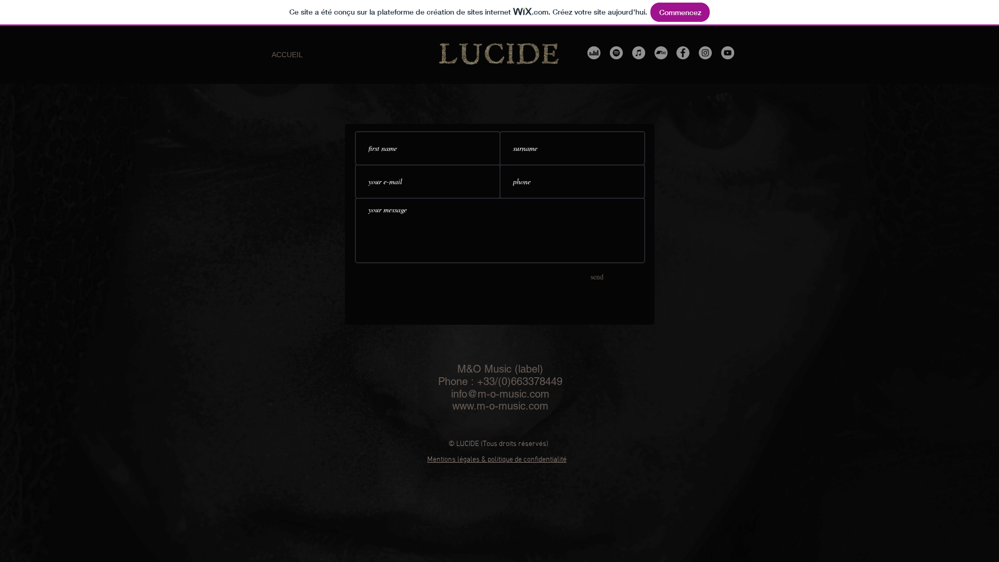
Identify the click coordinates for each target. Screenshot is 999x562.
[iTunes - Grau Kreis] (638, 52)
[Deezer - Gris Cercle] (593, 52)
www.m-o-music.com (500, 406)
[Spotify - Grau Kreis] (616, 52)
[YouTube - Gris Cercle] (727, 52)
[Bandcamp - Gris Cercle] (661, 52)
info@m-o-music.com (500, 394)
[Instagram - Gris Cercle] (705, 52)
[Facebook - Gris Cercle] (682, 52)
